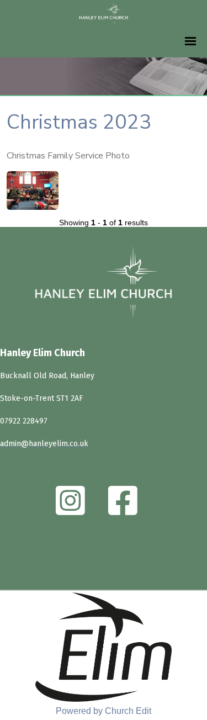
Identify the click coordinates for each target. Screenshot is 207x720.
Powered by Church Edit (103, 711)
